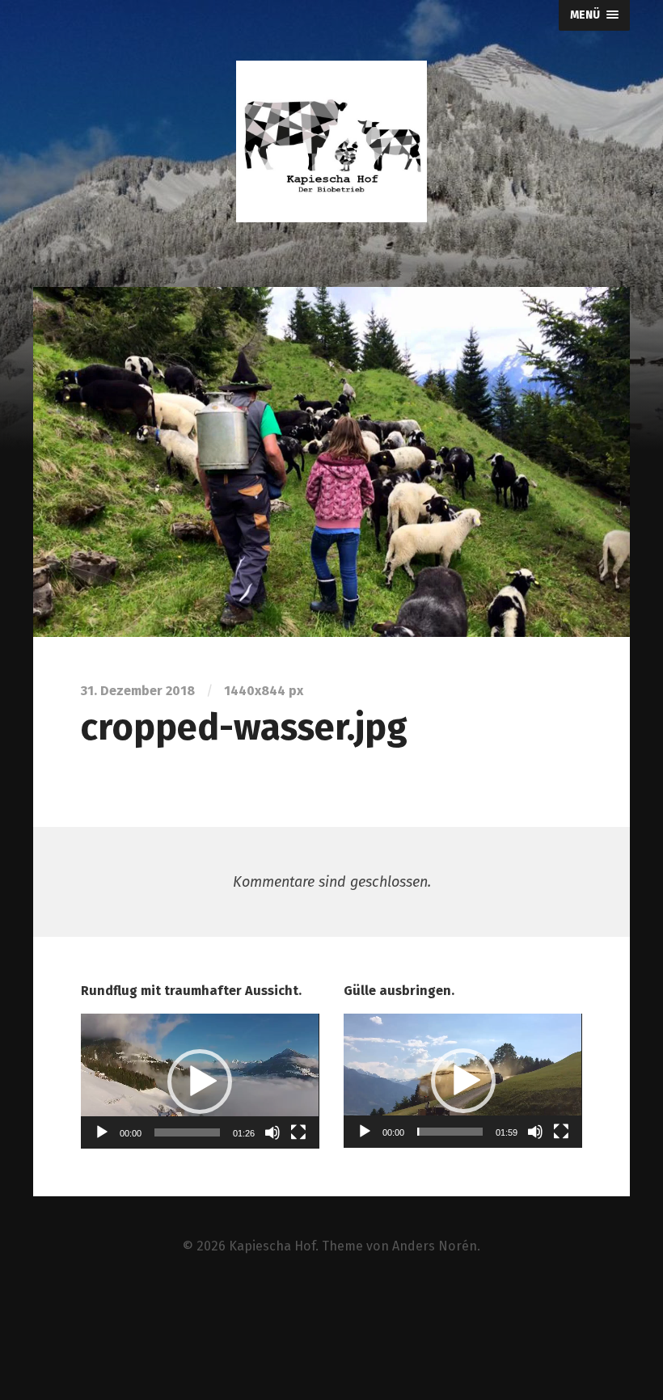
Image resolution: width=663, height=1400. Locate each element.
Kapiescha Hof (272, 1246)
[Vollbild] (298, 1132)
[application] (200, 1081)
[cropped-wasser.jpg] (331, 462)
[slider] (186, 1132)
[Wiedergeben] (102, 1132)
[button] (199, 1081)
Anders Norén (434, 1246)
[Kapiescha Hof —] (331, 141)
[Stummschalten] (272, 1132)
